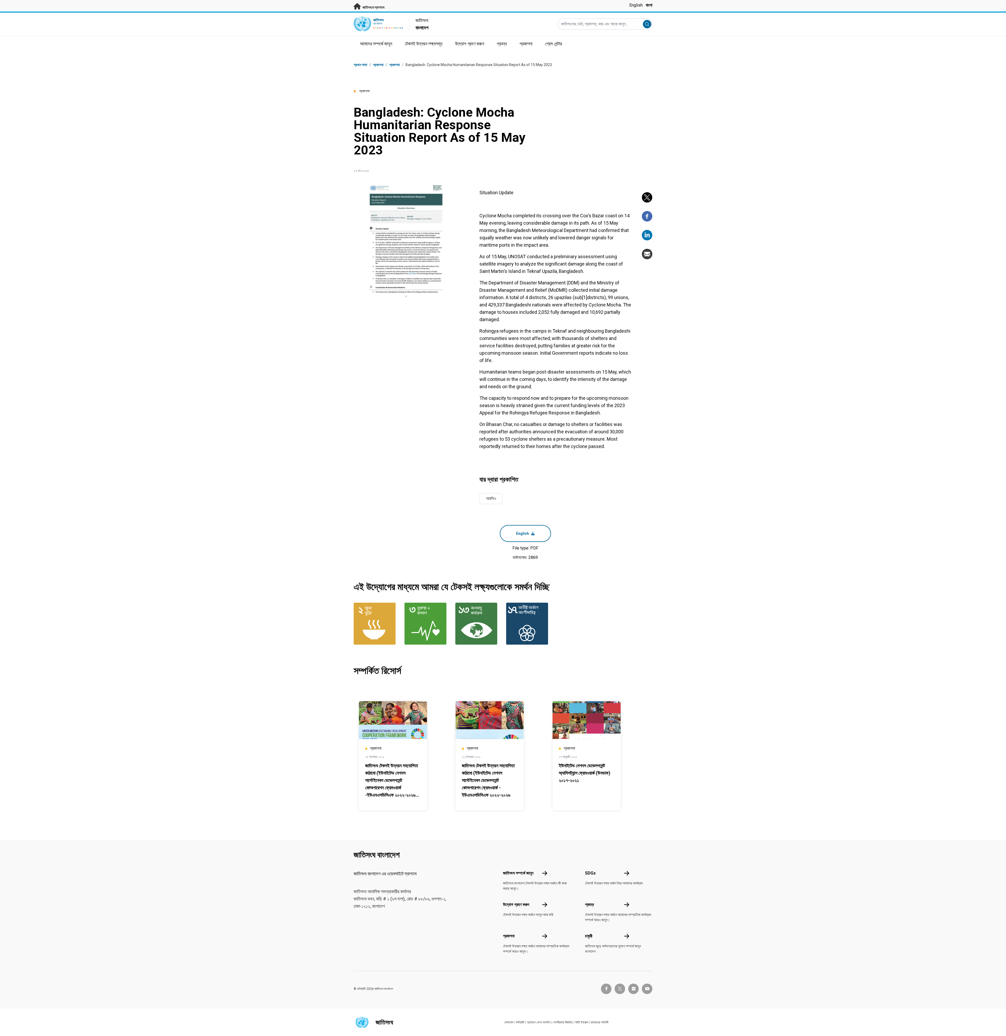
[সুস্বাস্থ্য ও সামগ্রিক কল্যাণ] (426, 624)
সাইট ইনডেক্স (581, 1022)
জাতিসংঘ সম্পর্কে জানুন (518, 873)
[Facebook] (647, 216)
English (636, 5)
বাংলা (649, 5)
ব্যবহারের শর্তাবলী (599, 1022)
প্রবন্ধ (589, 904)
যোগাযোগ (508, 1022)
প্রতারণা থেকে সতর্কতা (538, 1022)
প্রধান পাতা (360, 65)
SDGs (590, 873)
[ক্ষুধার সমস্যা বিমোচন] (376, 624)
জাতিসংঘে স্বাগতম (373, 7)
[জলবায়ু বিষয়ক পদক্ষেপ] (477, 624)
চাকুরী (588, 936)
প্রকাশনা (394, 65)
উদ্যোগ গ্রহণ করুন (516, 904)
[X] (647, 197)
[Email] (647, 254)
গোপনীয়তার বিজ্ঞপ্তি (563, 1022)
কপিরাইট (520, 1022)
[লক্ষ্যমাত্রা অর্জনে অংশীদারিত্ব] (528, 624)
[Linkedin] (647, 235)
